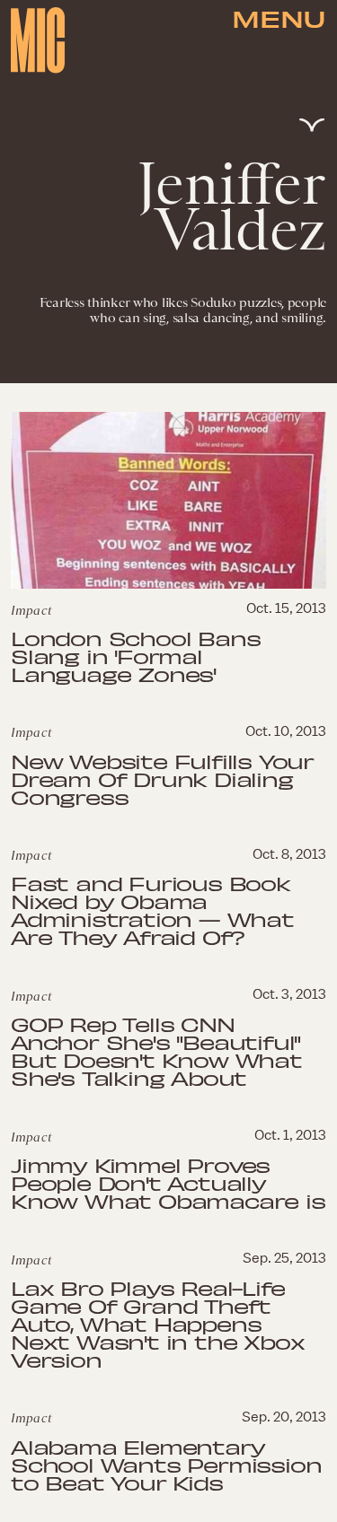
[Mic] (38, 40)
